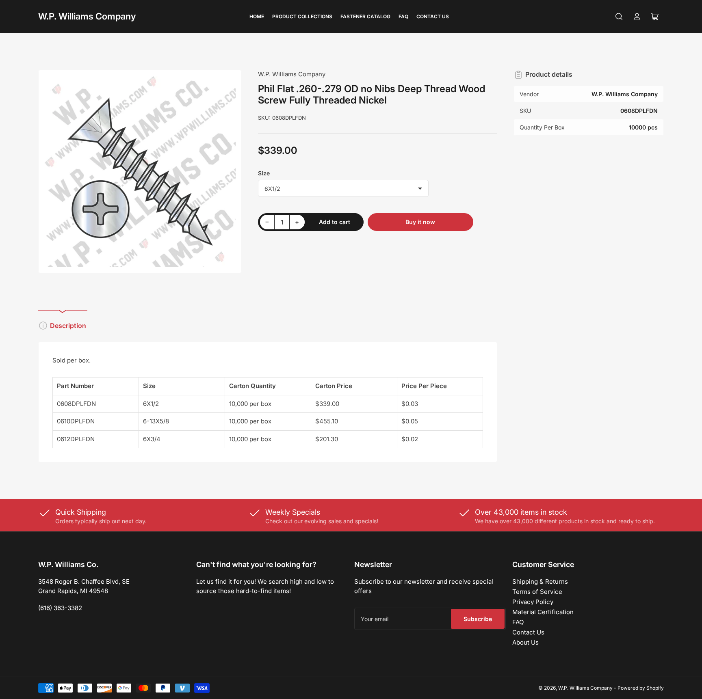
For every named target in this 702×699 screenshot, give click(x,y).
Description (68, 325)
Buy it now (420, 221)
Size (264, 173)
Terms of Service (537, 591)
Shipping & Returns (540, 581)
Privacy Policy (532, 602)
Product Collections (302, 16)
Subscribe (478, 618)
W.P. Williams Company (87, 16)
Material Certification (543, 612)
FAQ (403, 16)
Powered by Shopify (641, 688)
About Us (525, 642)
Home (256, 16)
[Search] (619, 17)
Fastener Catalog (365, 16)
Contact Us (432, 16)
